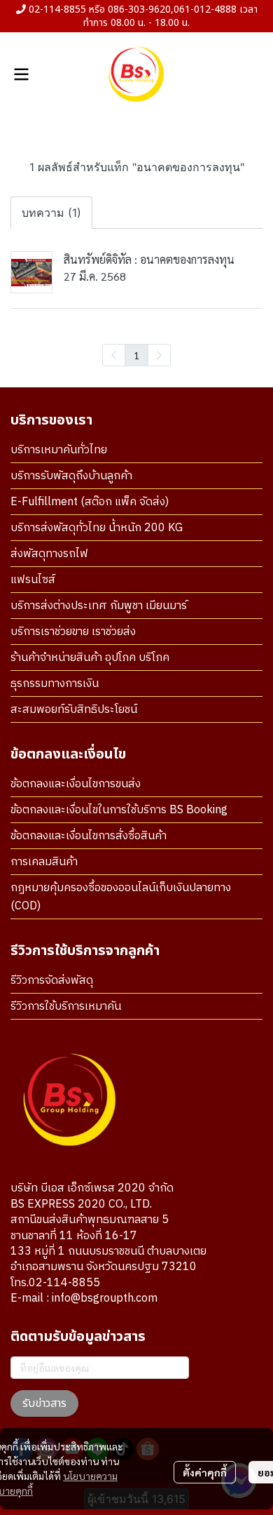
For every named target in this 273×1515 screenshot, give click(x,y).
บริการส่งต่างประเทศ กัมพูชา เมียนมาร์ (98, 605)
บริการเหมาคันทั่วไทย (58, 450)
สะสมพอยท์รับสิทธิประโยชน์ (73, 709)
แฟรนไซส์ (32, 579)
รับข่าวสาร (44, 1403)
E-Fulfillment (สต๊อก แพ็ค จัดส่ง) (89, 502)
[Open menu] (21, 74)
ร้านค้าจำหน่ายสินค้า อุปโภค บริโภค (89, 657)
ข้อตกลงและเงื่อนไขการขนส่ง (75, 784)
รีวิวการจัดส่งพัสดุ (51, 980)
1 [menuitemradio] (136, 355)
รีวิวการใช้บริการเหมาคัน (65, 1006)
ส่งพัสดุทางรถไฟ (49, 554)
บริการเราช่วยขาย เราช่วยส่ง (73, 631)
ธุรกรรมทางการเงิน (54, 683)
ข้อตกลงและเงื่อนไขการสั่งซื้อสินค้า (88, 836)
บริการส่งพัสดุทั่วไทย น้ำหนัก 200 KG (96, 528)
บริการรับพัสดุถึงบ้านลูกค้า (71, 476)
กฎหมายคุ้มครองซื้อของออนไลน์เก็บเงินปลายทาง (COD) (120, 897)
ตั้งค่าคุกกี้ (205, 1472)
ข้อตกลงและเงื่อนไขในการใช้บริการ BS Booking (118, 810)
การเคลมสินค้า (44, 862)
